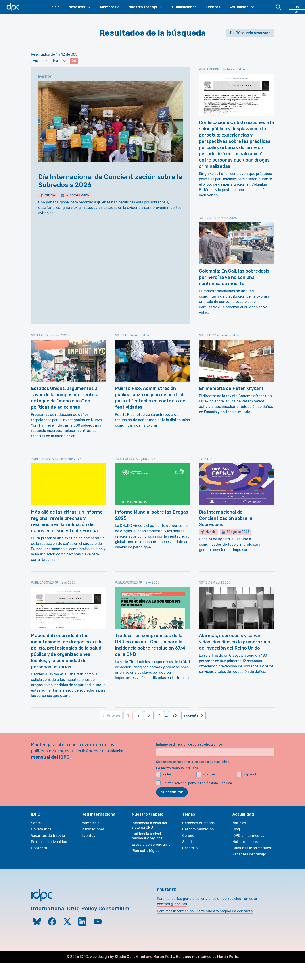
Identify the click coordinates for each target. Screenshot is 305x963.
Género (188, 835)
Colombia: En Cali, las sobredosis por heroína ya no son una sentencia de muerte (234, 277)
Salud (187, 842)
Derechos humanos (198, 823)
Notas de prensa (246, 842)
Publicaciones (184, 7)
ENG (297, 2)
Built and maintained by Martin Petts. (207, 957)
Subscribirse (172, 792)
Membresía (109, 7)
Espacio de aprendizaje (151, 844)
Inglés (167, 774)
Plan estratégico (145, 851)
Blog (236, 829)
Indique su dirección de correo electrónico (189, 744)
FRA (297, 7)
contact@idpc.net (172, 904)
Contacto (39, 848)
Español (249, 774)
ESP (297, 11)
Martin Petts (163, 957)
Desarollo (190, 848)
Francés (209, 774)
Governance (41, 829)
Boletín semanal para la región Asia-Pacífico (197, 783)
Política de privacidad (49, 842)
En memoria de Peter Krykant (231, 388)
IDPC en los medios (248, 835)
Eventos (213, 7)
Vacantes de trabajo (48, 835)
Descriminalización (198, 829)
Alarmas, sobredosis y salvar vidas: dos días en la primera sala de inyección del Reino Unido (234, 642)
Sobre (36, 823)
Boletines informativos (251, 848)
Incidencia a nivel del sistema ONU (149, 825)
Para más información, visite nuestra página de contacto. (205, 911)
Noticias (239, 823)
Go (74, 61)
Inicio (55, 7)
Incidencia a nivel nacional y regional (147, 836)
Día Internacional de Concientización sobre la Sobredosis (225, 518)
